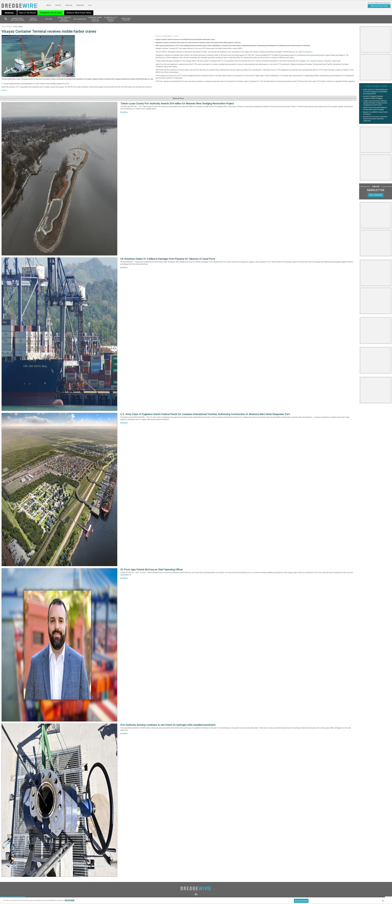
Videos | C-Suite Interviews (126, 19)
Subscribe (80, 5)
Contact (58, 5)
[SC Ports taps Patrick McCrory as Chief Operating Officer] (59, 645)
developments (171, 76)
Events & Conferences (33, 19)
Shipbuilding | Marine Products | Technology (95, 19)
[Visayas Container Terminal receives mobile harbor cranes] (38, 56)
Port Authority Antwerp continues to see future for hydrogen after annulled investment (167, 724)
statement (308, 52)
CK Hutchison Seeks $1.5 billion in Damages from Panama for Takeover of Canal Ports (167, 258)
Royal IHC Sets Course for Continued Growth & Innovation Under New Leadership (375, 119)
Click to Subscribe (375, 195)
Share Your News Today (379, 6)
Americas (9, 13)
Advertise (68, 5)
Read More (124, 112)
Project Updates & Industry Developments (64, 19)
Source (4, 90)
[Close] (383, 900)
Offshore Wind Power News (78, 13)
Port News (48, 19)
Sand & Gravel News (79, 19)
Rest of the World (27, 13)
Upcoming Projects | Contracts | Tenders (110, 19)
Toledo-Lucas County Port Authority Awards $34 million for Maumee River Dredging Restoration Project (177, 103)
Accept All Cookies (301, 901)
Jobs (89, 5)
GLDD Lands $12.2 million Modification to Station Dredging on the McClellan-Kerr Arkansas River (375, 92)
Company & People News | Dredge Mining (17, 19)
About (49, 5)
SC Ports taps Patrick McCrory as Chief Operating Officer (151, 569)
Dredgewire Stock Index (51, 13)
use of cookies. (69, 900)
